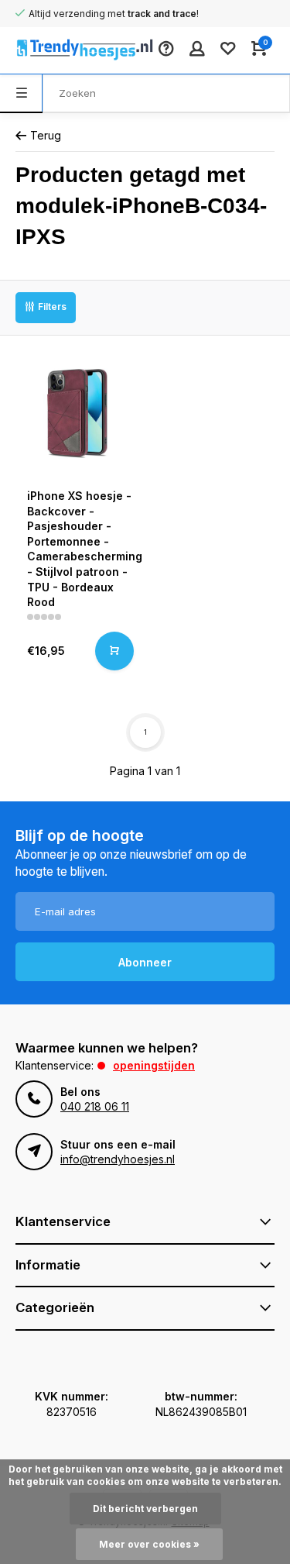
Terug (45, 135)
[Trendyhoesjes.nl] (61, 50)
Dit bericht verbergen (145, 1508)
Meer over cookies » (149, 1544)
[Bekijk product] (114, 651)
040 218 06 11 (94, 1106)
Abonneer (145, 962)
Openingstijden (154, 1065)
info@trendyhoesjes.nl (117, 1159)
